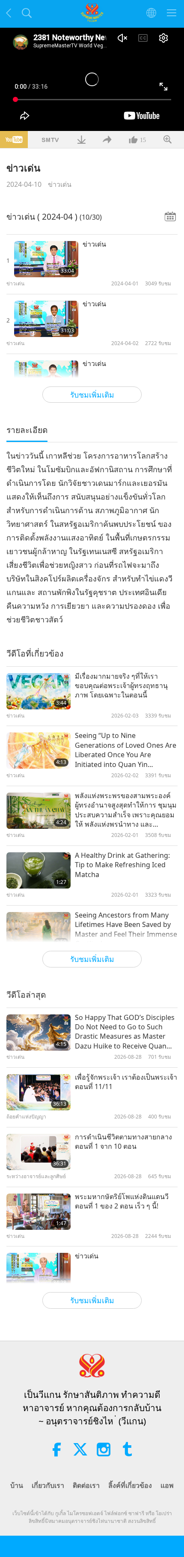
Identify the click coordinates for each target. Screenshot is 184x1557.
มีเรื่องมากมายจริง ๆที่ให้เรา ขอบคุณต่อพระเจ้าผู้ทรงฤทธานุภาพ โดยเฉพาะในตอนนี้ (121, 685)
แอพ (167, 1485)
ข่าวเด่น (59, 184)
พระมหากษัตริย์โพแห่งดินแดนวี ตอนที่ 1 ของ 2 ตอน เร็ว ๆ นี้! (122, 1201)
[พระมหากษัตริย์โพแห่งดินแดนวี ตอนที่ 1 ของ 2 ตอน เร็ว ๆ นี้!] (38, 1212)
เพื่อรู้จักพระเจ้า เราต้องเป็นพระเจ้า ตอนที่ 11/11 (126, 1081)
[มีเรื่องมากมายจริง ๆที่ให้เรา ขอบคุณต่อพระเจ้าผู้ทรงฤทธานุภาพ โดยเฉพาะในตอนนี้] (38, 691)
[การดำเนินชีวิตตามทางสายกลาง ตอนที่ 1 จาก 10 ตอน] (38, 1152)
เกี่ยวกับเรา (48, 1485)
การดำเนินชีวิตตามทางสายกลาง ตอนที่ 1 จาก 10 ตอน (123, 1141)
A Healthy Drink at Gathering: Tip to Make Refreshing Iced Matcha (122, 865)
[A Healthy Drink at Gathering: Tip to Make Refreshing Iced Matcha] (38, 870)
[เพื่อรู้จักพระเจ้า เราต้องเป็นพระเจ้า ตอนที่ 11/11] (38, 1092)
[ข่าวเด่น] (46, 259)
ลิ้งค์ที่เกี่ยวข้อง (130, 1485)
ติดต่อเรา (86, 1485)
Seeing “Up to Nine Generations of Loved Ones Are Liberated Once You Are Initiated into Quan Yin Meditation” (125, 750)
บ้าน (16, 1485)
